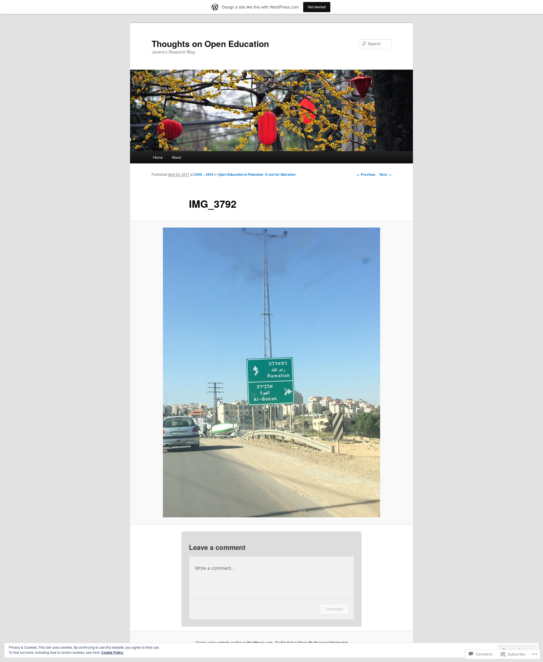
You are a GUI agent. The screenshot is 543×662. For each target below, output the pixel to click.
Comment (334, 609)
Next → (385, 174)
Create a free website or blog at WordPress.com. (234, 642)
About (176, 157)
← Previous (366, 174)
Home (158, 157)
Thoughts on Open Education (210, 43)
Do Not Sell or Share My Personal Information (311, 642)
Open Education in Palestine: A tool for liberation (257, 174)
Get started (317, 7)
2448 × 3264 (204, 174)
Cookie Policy (112, 652)
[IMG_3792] (271, 372)
